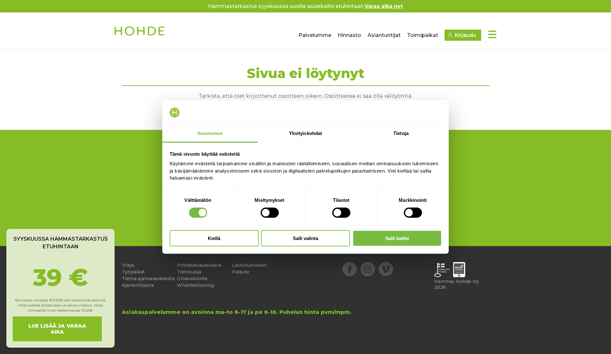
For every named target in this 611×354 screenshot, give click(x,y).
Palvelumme (314, 35)
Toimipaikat (422, 35)
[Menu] (492, 34)
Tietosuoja (189, 272)
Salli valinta (305, 238)
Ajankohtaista (138, 285)
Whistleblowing (195, 285)
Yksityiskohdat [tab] (305, 133)
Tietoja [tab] (401, 133)
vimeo (386, 269)
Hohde (140, 33)
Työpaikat (133, 272)
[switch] (270, 213)
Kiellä (214, 238)
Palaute (240, 272)
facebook (349, 269)
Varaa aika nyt (384, 6)
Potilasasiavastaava (199, 265)
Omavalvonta (192, 278)
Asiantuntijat (384, 35)
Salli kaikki (397, 238)
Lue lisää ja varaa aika (57, 329)
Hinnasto (349, 35)
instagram (368, 269)
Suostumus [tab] (210, 133)
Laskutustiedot (249, 265)
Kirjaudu (465, 35)
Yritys (128, 265)
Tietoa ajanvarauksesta (148, 278)
